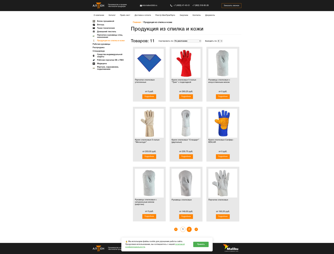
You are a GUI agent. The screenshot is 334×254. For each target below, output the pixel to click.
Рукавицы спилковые (182, 200)
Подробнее (149, 96)
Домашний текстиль (106, 32)
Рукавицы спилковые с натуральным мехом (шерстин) (146, 202)
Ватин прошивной (105, 21)
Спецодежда (99, 51)
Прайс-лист (125, 15)
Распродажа (98, 48)
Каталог (112, 15)
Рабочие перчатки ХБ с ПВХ (110, 60)
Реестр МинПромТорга (165, 15)
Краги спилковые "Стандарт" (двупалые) (185, 141)
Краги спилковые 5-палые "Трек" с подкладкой (184, 81)
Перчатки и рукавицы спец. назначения (110, 36)
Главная (137, 22)
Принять (201, 244)
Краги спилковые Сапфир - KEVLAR (221, 141)
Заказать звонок (231, 6)
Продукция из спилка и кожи (111, 41)
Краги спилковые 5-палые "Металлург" (147, 141)
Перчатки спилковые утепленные (145, 81)
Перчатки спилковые (218, 200)
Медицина (102, 64)
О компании (99, 15)
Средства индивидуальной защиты (109, 56)
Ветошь (100, 25)
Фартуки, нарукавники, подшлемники (108, 68)
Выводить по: (211, 41)
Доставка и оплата (143, 15)
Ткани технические (106, 28)
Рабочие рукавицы (101, 44)
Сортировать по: (166, 41)
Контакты (197, 15)
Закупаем (184, 15)
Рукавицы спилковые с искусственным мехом (219, 81)
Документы (210, 15)
